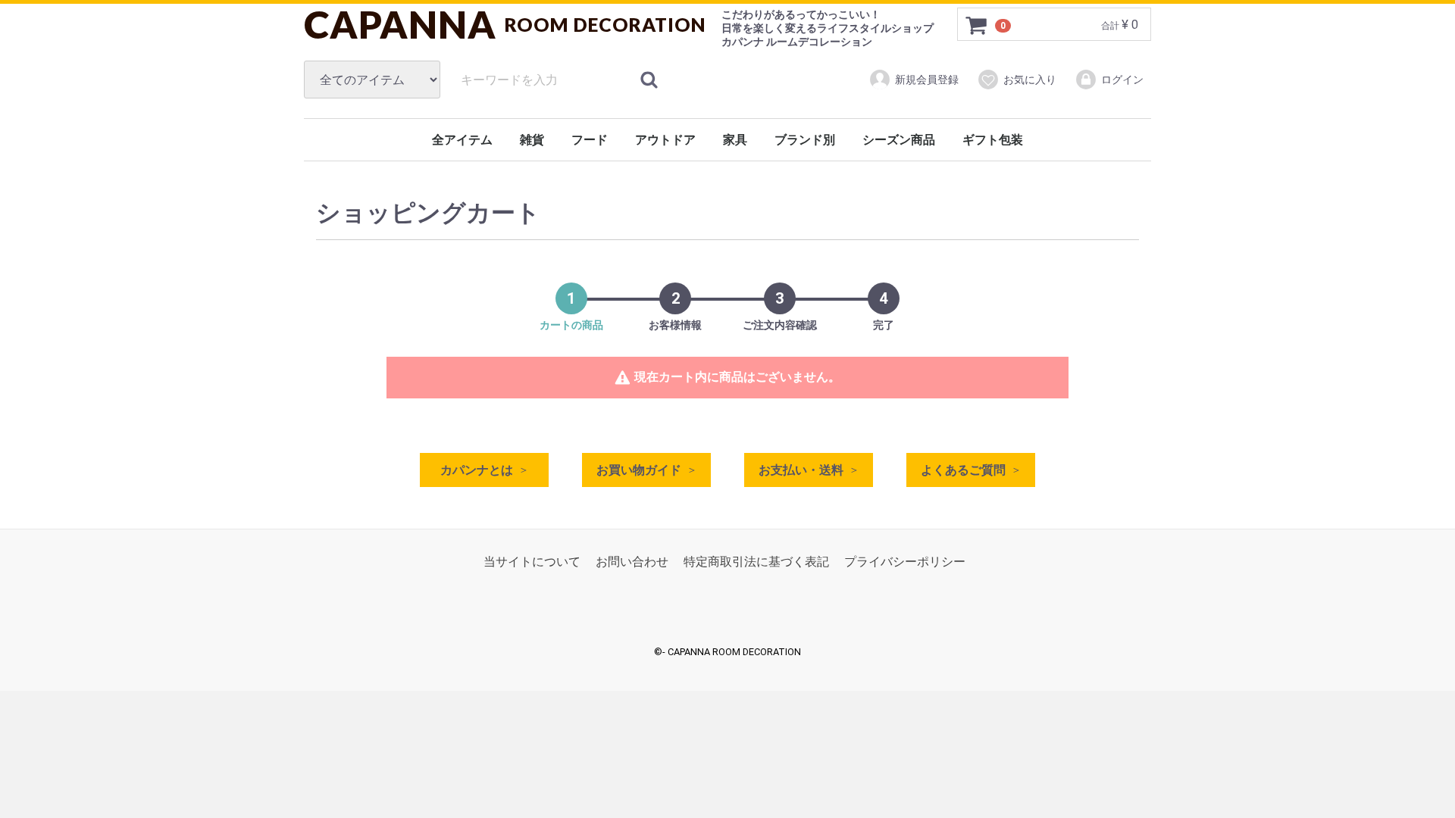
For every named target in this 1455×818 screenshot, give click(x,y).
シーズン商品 (898, 140)
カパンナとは (476, 470)
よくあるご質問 (963, 470)
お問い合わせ (632, 561)
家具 (735, 140)
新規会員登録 (927, 79)
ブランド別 (804, 140)
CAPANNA (505, 24)
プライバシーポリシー (904, 561)
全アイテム (462, 140)
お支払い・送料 (801, 470)
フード (589, 140)
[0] (977, 25)
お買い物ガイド (638, 470)
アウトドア (665, 140)
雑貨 (532, 140)
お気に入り (1029, 79)
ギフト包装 (992, 140)
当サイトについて (531, 561)
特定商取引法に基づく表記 (756, 561)
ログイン (1122, 79)
